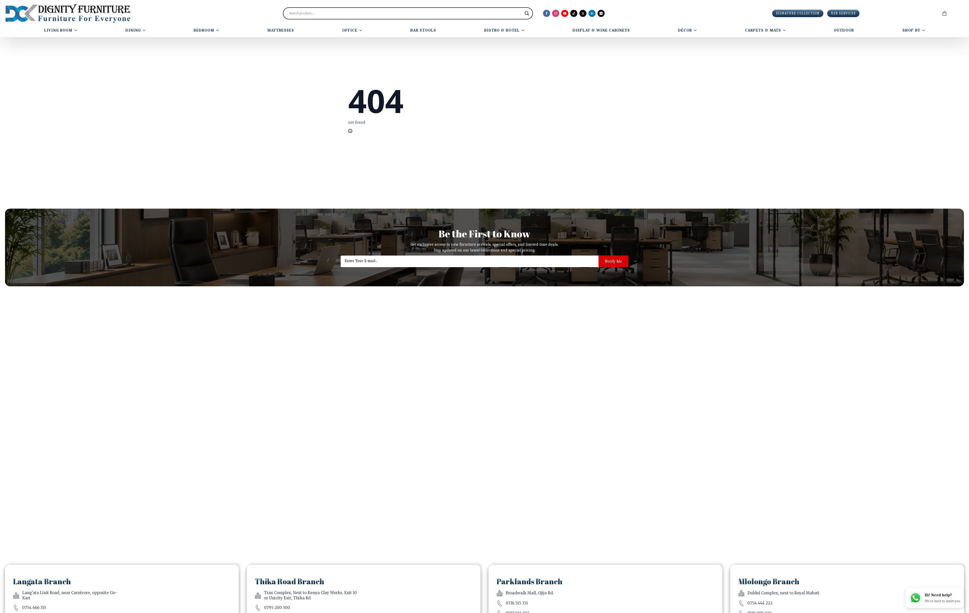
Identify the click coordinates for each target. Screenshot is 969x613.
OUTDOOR (844, 30)
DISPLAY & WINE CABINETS (601, 30)
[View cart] (945, 13)
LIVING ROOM (58, 30)
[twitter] (582, 13)
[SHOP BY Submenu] (924, 30)
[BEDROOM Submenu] (218, 30)
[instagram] (555, 13)
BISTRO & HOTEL (502, 30)
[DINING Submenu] (145, 30)
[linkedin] (592, 13)
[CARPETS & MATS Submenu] (785, 30)
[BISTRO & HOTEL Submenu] (524, 30)
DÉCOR (685, 30)
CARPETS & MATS (763, 30)
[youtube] (564, 13)
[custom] (573, 13)
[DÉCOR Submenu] (696, 30)
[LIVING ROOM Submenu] (76, 30)
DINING (133, 30)
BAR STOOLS (423, 30)
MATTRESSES (280, 30)
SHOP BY (911, 30)
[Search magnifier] (526, 13)
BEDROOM (204, 30)
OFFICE (349, 30)
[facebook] (546, 13)
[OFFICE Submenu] (361, 30)
